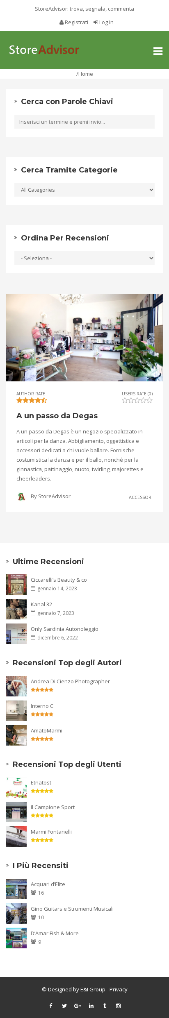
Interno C (42, 706)
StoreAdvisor (54, 496)
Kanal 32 (41, 604)
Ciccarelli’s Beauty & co (59, 579)
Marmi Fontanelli (51, 831)
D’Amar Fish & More (55, 933)
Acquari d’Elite (48, 884)
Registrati (76, 22)
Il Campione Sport (53, 807)
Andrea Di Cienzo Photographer (70, 681)
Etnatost (41, 782)
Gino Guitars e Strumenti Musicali (72, 908)
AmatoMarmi (46, 730)
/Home (84, 73)
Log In (106, 22)
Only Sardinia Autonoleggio (64, 629)
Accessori (141, 497)
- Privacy (116, 989)
